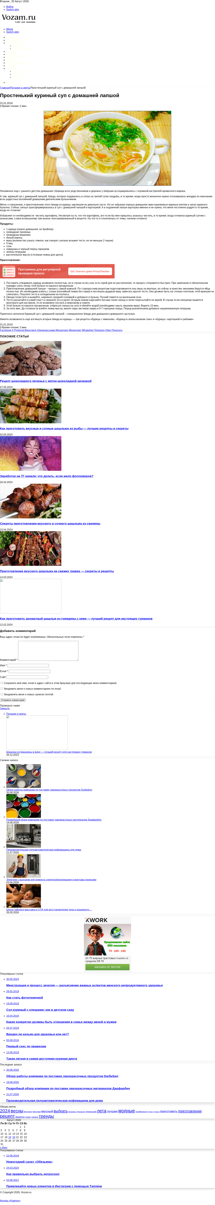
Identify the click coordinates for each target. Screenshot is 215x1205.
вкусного (28, 1111)
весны (17, 1110)
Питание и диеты (18, 62)
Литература (19, 77)
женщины (72, 1112)
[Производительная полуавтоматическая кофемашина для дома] (23, 847)
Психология (19, 45)
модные (126, 1110)
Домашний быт (17, 40)
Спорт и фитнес (22, 48)
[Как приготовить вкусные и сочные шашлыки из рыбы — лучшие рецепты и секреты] (30, 422)
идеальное (81, 1112)
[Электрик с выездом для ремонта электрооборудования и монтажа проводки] (23, 876)
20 (13, 1137)
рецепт (7, 1116)
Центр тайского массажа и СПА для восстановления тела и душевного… (49, 909)
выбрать (61, 1111)
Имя (3, 665)
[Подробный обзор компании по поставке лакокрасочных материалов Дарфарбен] (23, 817)
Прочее (11, 68)
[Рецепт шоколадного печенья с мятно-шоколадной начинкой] (30, 374)
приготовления (190, 1111)
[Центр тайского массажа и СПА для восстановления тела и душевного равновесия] (23, 906)
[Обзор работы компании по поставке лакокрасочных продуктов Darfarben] (23, 787)
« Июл (3, 1147)
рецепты (20, 1117)
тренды (46, 1116)
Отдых (10, 60)
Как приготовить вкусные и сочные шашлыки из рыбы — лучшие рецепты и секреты (64, 428)
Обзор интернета (22, 71)
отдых (150, 1112)
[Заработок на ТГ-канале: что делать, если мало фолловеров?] (30, 470)
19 (9, 1137)
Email (4, 671)
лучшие (112, 1111)
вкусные (37, 1111)
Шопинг (11, 65)
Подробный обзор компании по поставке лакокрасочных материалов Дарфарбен (54, 819)
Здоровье (13, 43)
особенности (141, 1111)
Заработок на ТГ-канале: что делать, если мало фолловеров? (46, 476)
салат (28, 1117)
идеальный (91, 1111)
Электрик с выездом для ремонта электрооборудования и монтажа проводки (51, 879)
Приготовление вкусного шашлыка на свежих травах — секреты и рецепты (57, 571)
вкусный (47, 1111)
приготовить (168, 1111)
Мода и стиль (15, 57)
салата (34, 1117)
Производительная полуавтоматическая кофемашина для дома (43, 849)
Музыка (17, 74)
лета (101, 1110)
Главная (5, 87)
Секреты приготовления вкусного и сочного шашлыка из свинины (50, 523)
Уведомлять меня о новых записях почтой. (29, 694)
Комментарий (8, 660)
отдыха (156, 1112)
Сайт (3, 677)
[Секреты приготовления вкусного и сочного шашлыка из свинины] (30, 517)
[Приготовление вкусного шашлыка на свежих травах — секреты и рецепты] (30, 565)
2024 (5, 1110)
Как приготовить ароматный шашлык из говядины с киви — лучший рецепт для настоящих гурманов (76, 618)
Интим (10, 51)
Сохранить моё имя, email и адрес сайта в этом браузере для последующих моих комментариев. (60, 683)
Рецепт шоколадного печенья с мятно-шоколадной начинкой (46, 381)
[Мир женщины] (18, 23)
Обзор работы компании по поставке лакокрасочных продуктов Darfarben (49, 789)
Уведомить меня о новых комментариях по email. (32, 688)
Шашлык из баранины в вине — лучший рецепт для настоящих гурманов (49, 752)
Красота (12, 54)
